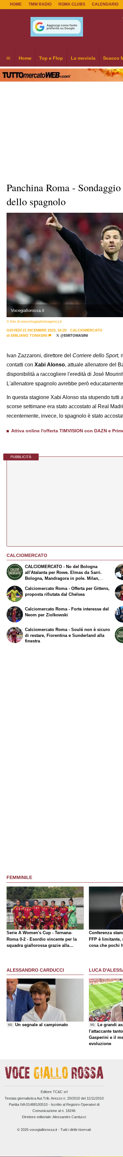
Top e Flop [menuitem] (51, 58)
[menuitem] (8, 58)
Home (16, 4)
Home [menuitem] (25, 58)
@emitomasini (73, 335)
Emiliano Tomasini (29, 335)
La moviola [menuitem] (83, 58)
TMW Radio (40, 4)
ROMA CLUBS (71, 4)
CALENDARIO (105, 4)
